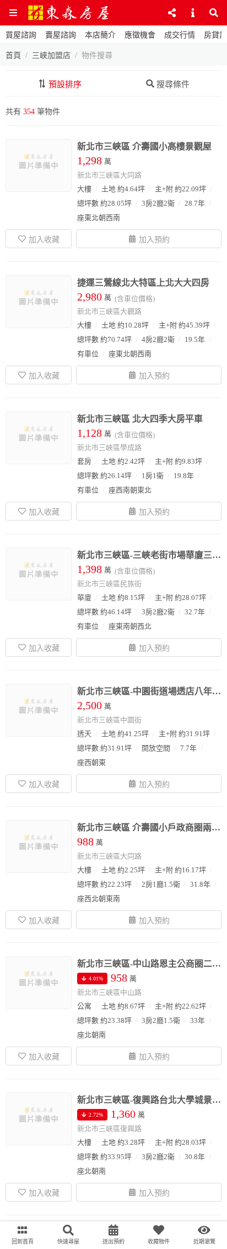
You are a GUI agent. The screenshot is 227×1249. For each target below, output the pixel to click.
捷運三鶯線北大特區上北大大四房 (143, 282)
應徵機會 (140, 35)
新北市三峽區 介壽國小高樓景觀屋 (144, 146)
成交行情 (179, 35)
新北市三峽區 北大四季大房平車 (140, 419)
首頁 (13, 55)
